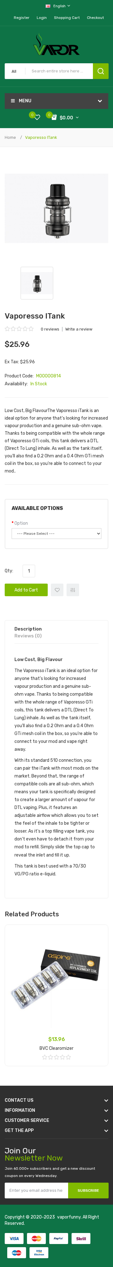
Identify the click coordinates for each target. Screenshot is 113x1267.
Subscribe (88, 1190)
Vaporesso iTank (41, 137)
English (60, 6)
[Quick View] (99, 950)
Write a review (78, 329)
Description (28, 629)
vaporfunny (69, 1217)
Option (21, 523)
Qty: (9, 571)
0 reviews (50, 329)
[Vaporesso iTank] (36, 283)
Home (10, 137)
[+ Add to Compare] (99, 942)
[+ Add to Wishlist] (99, 934)
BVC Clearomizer (56, 1048)
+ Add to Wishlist (57, 590)
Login (42, 17)
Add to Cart (26, 590)
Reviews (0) (28, 636)
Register (22, 17)
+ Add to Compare (73, 590)
